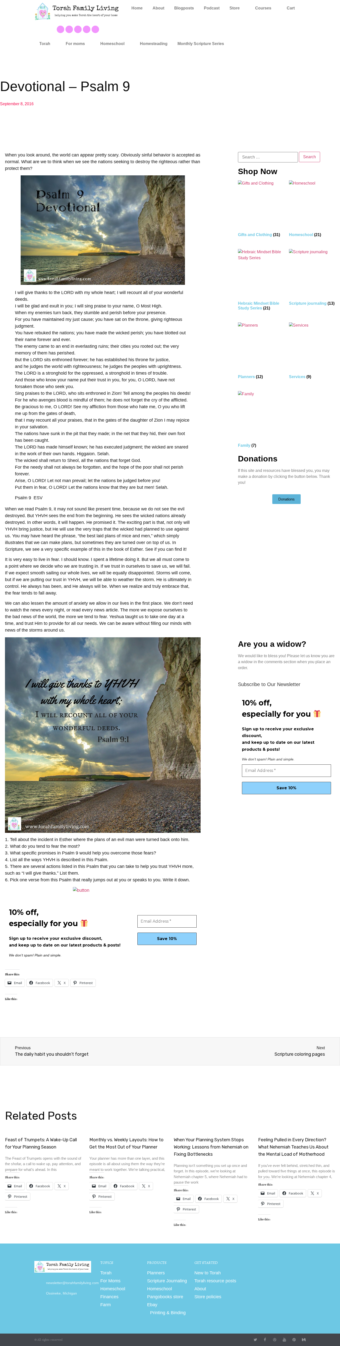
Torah (44, 44)
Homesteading (154, 44)
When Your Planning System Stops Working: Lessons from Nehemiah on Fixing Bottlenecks (211, 1147)
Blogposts (184, 8)
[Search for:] (268, 157)
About (158, 8)
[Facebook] (60, 29)
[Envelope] (95, 29)
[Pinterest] (78, 29)
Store (234, 8)
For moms (75, 44)
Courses (263, 8)
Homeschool (112, 44)
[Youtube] (69, 29)
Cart (291, 8)
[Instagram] (86, 29)
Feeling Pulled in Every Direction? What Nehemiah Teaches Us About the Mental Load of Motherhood (293, 1147)
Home (137, 8)
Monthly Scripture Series (200, 44)
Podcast (212, 8)
